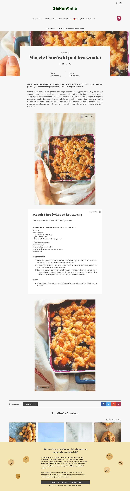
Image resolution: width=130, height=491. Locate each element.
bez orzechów (74, 76)
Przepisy (49, 19)
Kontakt (90, 19)
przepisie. (40, 286)
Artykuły (64, 19)
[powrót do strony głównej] (65, 8)
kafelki (114, 420)
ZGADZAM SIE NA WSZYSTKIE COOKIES (65, 482)
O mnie (36, 19)
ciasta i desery (56, 76)
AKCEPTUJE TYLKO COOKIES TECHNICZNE (65, 486)
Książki (79, 19)
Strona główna (50, 28)
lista (119, 420)
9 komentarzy (14, 404)
